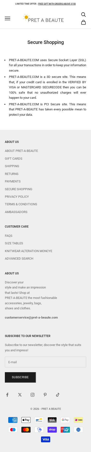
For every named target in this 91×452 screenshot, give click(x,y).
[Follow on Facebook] (7, 394)
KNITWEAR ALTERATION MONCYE (28, 251)
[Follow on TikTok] (57, 394)
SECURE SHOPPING (18, 189)
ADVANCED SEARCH (19, 258)
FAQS (8, 236)
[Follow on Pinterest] (45, 394)
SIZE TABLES (14, 243)
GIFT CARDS (13, 158)
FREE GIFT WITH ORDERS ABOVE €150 (57, 4)
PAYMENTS (13, 181)
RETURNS (11, 174)
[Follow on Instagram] (32, 394)
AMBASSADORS (16, 212)
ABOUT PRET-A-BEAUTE (21, 151)
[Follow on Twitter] (19, 394)
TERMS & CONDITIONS (21, 204)
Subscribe (20, 377)
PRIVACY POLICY (17, 196)
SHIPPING (12, 166)
